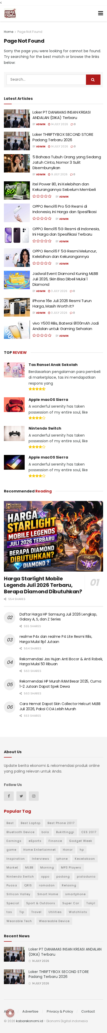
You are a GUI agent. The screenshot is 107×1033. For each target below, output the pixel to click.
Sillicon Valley (18, 894)
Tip (21, 912)
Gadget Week (80, 841)
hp (82, 850)
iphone (62, 859)
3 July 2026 (58, 291)
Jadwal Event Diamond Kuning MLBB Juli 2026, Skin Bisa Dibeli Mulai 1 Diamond (65, 279)
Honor (68, 850)
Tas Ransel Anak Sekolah (53, 364)
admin (40, 124)
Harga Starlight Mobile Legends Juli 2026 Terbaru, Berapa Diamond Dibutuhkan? (43, 585)
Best (10, 823)
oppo (45, 876)
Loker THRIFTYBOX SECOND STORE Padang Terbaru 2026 (62, 137)
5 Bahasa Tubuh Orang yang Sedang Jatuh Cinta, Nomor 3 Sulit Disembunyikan (66, 162)
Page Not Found (29, 31)
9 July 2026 (59, 174)
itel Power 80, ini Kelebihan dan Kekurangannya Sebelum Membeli (64, 186)
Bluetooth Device (20, 832)
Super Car (70, 903)
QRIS (28, 885)
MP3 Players (71, 867)
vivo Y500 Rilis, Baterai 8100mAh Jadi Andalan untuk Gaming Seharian (65, 325)
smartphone (75, 894)
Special (12, 903)
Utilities (55, 912)
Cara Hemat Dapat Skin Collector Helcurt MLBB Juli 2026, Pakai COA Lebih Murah (60, 706)
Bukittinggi (65, 832)
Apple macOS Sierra (48, 399)
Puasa (11, 885)
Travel (36, 912)
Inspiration (15, 859)
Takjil (90, 903)
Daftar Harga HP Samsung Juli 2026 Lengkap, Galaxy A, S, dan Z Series (58, 617)
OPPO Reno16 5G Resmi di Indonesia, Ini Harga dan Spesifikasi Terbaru (66, 231)
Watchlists (78, 912)
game (11, 850)
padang (63, 876)
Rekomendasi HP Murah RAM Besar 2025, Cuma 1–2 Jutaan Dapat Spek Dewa (60, 684)
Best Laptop (31, 823)
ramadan (47, 885)
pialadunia (86, 876)
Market (12, 867)
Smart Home (47, 894)
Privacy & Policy (60, 1011)
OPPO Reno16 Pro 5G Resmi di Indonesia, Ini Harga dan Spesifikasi (64, 209)
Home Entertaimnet (39, 850)
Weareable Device (54, 921)
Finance (55, 841)
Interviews (40, 859)
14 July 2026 (59, 124)
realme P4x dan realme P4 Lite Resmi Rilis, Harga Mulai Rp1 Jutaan (55, 639)
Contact (88, 1011)
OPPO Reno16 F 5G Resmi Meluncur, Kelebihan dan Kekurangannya (64, 253)
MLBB (29, 867)
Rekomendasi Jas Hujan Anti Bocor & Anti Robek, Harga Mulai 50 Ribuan (61, 661)
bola (45, 832)
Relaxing (69, 885)
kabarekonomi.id (29, 1021)
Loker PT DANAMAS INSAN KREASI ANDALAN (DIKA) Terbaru (61, 114)
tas (9, 912)
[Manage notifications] (10, 1013)
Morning (47, 867)
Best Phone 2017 (61, 823)
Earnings (14, 841)
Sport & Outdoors (40, 903)
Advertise (30, 1011)
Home (8, 31)
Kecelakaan (85, 859)
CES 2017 (88, 832)
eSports (35, 841)
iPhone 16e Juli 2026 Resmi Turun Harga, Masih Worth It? (61, 303)
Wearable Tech (19, 921)
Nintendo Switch (45, 428)
